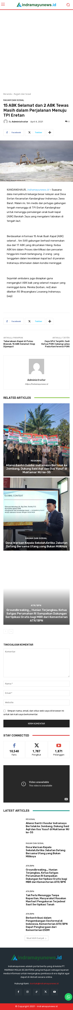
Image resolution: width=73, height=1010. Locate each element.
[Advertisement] (36, 50)
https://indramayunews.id (36, 384)
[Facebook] (18, 992)
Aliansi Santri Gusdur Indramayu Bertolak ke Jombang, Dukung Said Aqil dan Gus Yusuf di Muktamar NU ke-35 (36, 468)
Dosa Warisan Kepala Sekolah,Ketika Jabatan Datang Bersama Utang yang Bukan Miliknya (36, 544)
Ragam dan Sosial (22, 94)
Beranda (7, 94)
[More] (49, 132)
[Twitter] (45, 992)
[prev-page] (5, 631)
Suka (14, 743)
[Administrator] (6, 121)
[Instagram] (27, 992)
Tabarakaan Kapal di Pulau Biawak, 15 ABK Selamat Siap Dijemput (19, 344)
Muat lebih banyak (35, 938)
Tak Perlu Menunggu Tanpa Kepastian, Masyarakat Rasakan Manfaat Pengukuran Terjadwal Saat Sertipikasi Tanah (46, 900)
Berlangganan (59, 743)
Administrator (20, 122)
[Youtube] (54, 992)
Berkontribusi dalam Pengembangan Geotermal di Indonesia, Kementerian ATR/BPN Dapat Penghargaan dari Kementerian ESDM (47, 924)
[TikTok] (36, 992)
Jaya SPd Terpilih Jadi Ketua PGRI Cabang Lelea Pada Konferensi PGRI (55, 344)
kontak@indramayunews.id (44, 983)
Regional (36, 461)
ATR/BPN (36, 605)
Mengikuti (36, 743)
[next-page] (11, 631)
